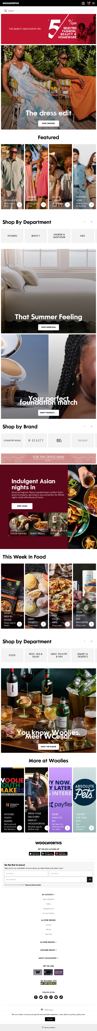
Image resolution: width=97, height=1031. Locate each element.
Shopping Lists (48, 909)
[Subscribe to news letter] (89, 879)
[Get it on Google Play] (48, 854)
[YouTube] (56, 997)
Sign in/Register (48, 899)
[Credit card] (48, 972)
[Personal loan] (59, 972)
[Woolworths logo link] (11, 3)
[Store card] (38, 972)
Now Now (48, 934)
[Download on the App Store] (35, 854)
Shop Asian (22, 506)
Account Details (48, 913)
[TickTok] (61, 997)
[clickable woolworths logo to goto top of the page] (48, 843)
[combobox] (50, 11)
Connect (48, 925)
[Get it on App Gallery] (61, 854)
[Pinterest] (46, 997)
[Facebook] (36, 997)
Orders (48, 904)
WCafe (48, 929)
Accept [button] (50, 1019)
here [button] (83, 1014)
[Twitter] (41, 997)
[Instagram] (51, 997)
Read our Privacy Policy (33, 885)
